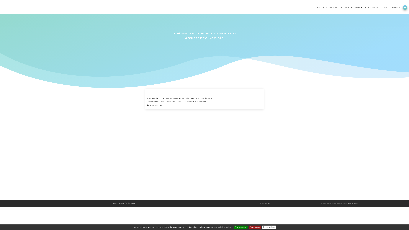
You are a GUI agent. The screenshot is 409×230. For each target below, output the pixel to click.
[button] (405, 7)
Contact (121, 203)
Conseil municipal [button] (333, 8)
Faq (126, 203)
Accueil (177, 33)
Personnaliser (269, 227)
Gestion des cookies (352, 203)
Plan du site (131, 203)
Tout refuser (255, 227)
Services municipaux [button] (352, 8)
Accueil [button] (319, 8)
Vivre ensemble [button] (371, 8)
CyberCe (267, 203)
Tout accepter (240, 227)
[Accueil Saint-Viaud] (12, 6)
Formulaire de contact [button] (389, 8)
